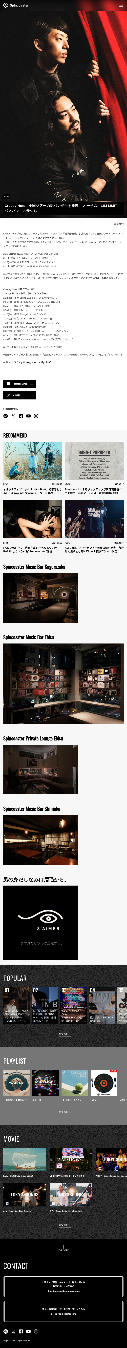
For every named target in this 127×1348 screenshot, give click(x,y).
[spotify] (5, 417)
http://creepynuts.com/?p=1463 (35, 362)
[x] (13, 417)
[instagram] (36, 417)
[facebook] (20, 417)
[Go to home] (16, 5)
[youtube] (28, 417)
